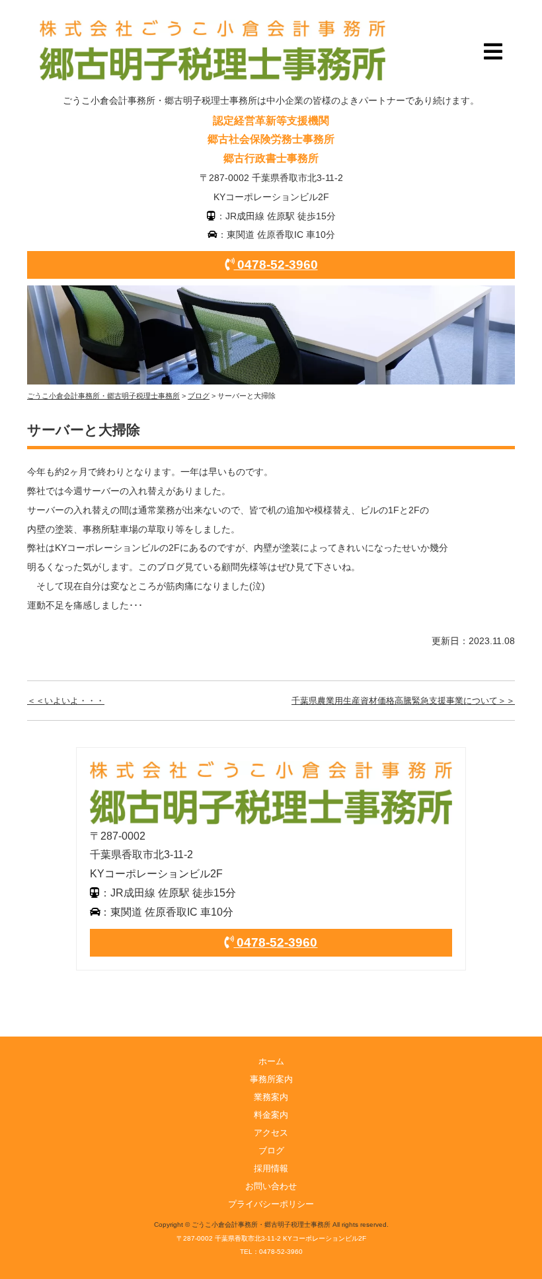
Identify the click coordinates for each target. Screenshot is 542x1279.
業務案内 (271, 1097)
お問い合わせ (271, 1186)
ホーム (271, 1061)
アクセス (271, 1133)
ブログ (271, 1150)
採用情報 (271, 1168)
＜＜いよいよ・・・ (65, 701)
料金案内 (271, 1115)
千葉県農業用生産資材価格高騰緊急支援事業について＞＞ (403, 701)
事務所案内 (271, 1079)
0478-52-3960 (276, 265)
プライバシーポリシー (271, 1204)
